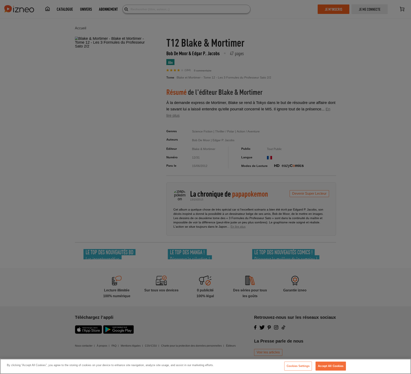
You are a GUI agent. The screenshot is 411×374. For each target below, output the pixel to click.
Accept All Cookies (330, 366)
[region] (205, 366)
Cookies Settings (298, 366)
